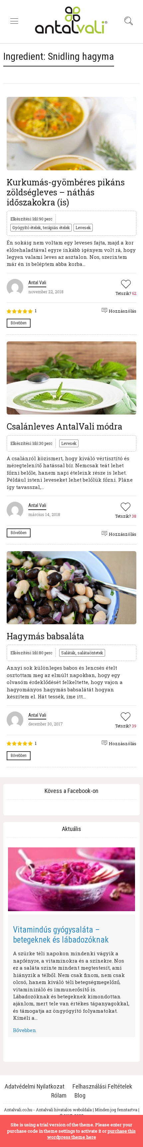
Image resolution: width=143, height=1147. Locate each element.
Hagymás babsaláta (45, 636)
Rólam (59, 1095)
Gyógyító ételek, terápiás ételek (41, 227)
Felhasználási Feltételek (102, 1086)
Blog (79, 1095)
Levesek (83, 227)
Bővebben (19, 323)
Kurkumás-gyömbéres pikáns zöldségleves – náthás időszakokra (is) (66, 192)
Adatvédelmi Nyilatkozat (35, 1086)
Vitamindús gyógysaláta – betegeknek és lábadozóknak (61, 935)
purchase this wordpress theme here (91, 1134)
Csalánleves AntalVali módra (64, 426)
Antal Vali (37, 282)
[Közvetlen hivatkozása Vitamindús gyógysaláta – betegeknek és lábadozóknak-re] (71, 879)
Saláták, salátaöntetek (82, 652)
